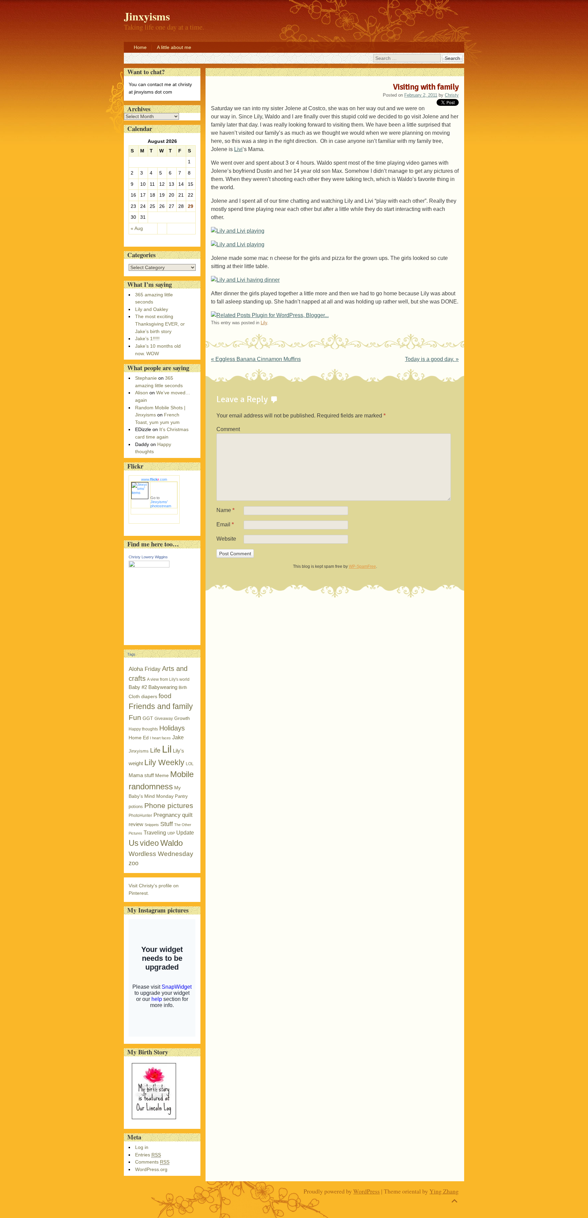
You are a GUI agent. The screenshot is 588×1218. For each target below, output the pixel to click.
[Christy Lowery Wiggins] (149, 566)
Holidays (172, 728)
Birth (183, 687)
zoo (133, 863)
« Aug (137, 228)
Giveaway (163, 718)
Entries (148, 1154)
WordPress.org (151, 1169)
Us (133, 842)
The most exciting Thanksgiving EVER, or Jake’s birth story (160, 324)
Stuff (166, 824)
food (165, 695)
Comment (228, 429)
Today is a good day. (432, 359)
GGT (148, 718)
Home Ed (139, 737)
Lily (264, 322)
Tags (131, 654)
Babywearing (162, 687)
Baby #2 (138, 687)
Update (185, 833)
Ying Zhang (444, 1191)
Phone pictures (168, 805)
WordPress (366, 1191)
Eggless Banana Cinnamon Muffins (256, 359)
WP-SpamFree (362, 566)
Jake (178, 737)
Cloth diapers (143, 696)
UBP (171, 833)
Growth (182, 718)
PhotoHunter (140, 815)
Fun (135, 717)
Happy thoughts (143, 729)
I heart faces (160, 738)
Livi (238, 149)
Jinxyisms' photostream (160, 504)
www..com (154, 479)
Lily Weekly (164, 762)
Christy (452, 95)
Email (225, 524)
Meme (162, 775)
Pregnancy (167, 814)
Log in (141, 1147)
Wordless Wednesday (161, 853)
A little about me (174, 47)
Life (155, 750)
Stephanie (146, 378)
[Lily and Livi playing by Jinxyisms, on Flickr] (237, 231)
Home (140, 47)
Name (225, 510)
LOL (190, 763)
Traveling (155, 833)
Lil (167, 749)
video (149, 843)
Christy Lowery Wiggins (148, 557)
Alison (141, 392)
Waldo (171, 842)
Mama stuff (141, 775)
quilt (187, 815)
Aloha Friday (145, 669)
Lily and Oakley (151, 309)
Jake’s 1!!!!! (147, 338)
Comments (152, 1162)
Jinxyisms (139, 751)
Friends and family (161, 706)
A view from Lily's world (168, 679)
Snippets (152, 825)
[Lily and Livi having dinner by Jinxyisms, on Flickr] (245, 280)
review (136, 824)
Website (226, 539)
